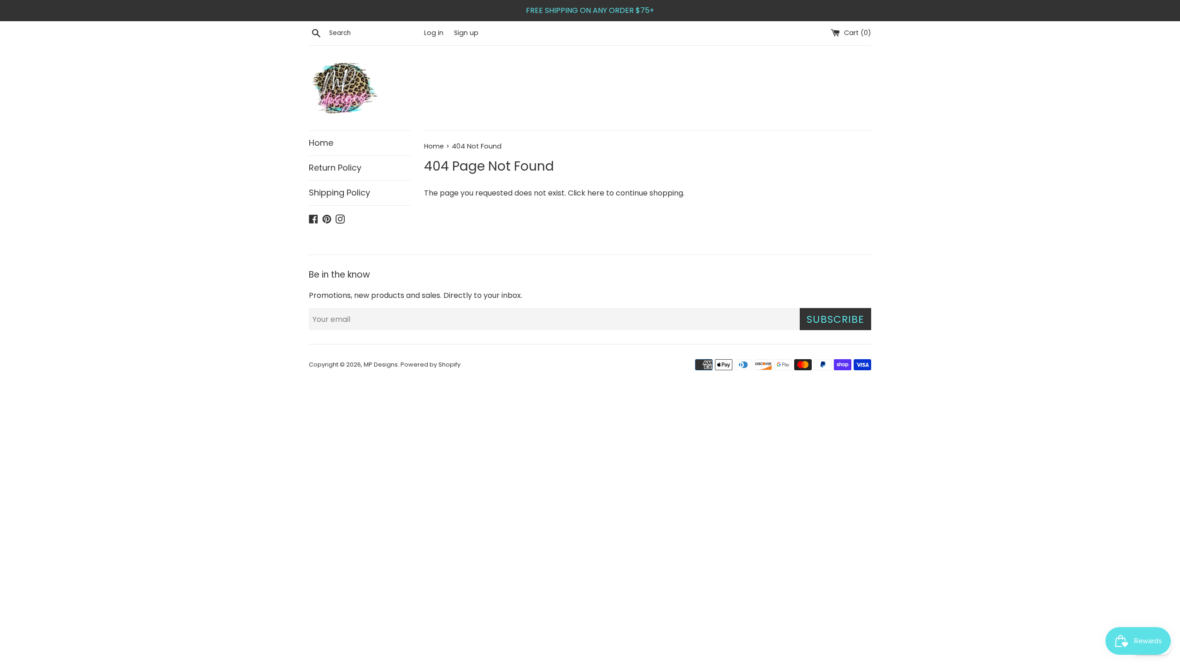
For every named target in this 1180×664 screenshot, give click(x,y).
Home (321, 142)
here (595, 193)
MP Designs (381, 364)
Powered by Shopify (430, 364)
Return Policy (335, 167)
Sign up (466, 32)
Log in (433, 32)
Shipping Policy (339, 192)
